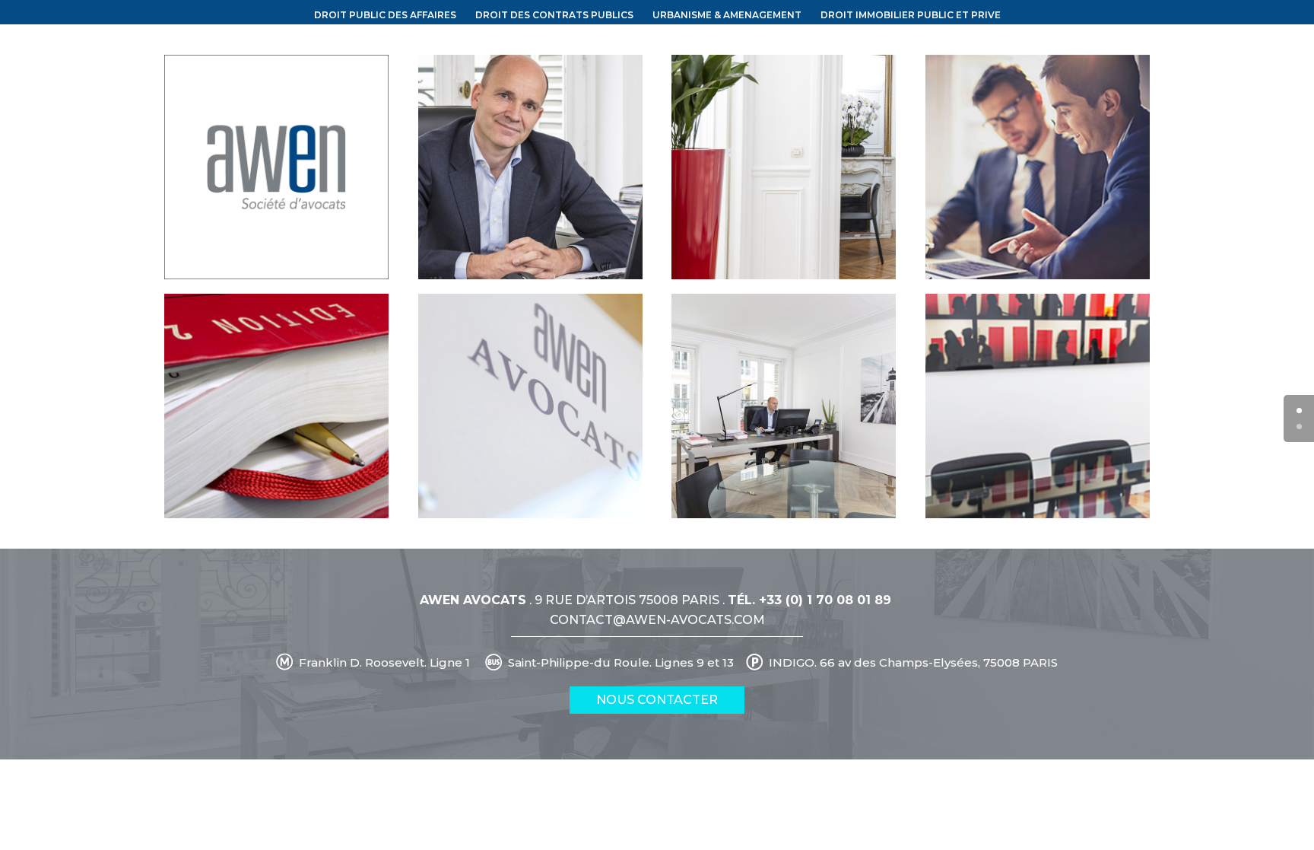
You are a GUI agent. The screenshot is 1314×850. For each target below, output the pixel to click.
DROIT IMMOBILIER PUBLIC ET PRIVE (910, 15)
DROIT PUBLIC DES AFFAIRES (385, 15)
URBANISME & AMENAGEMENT (726, 15)
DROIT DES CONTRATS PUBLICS (554, 15)
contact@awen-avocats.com (657, 620)
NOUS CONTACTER (657, 699)
